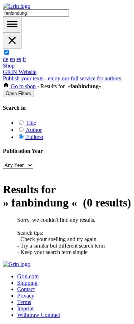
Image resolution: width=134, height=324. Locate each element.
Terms (24, 302)
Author (33, 130)
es (18, 59)
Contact (26, 289)
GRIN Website (19, 72)
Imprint (25, 308)
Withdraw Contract (38, 315)
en (12, 59)
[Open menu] (12, 25)
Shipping (27, 283)
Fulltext (34, 137)
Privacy (25, 296)
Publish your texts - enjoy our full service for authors (62, 78)
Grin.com (28, 276)
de (5, 59)
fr (24, 59)
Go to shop (23, 86)
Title (30, 123)
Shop (9, 66)
